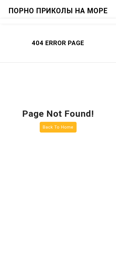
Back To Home (58, 127)
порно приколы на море (58, 11)
